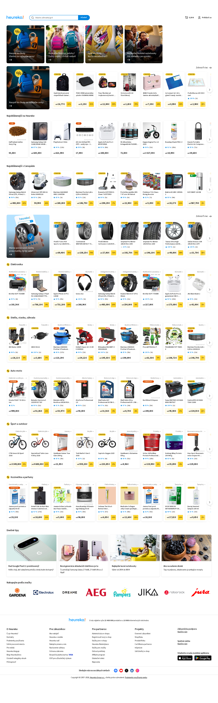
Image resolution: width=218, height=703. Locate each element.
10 (196, 459)
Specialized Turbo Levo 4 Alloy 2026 (39, 454)
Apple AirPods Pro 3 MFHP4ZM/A (105, 143)
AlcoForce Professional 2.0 (84, 401)
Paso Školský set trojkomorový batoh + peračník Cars (106, 94)
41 (106, 406)
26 (39, 198)
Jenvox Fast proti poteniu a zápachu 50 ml (151, 507)
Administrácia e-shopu (101, 633)
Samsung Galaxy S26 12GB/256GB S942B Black (38, 143)
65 (17, 198)
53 (62, 406)
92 (151, 512)
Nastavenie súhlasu (57, 647)
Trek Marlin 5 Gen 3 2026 (83, 454)
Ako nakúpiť (54, 633)
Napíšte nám (182, 632)
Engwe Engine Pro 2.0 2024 (151, 143)
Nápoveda (96, 662)
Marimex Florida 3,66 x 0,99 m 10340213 (84, 193)
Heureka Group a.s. (97, 677)
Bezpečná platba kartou (58, 655)
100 (173, 299)
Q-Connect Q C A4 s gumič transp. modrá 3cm (173, 94)
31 (39, 406)
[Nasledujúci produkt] (209, 90)
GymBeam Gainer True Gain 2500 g (61, 454)
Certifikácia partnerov (143, 644)
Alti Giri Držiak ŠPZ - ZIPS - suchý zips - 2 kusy (83, 143)
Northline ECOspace (150, 400)
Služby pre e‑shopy (99, 640)
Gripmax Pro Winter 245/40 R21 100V (150, 243)
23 (84, 352)
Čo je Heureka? (12, 633)
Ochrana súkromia (56, 651)
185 (173, 147)
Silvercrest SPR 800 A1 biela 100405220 (39, 193)
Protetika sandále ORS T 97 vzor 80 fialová (128, 193)
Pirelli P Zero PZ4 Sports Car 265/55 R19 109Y (62, 243)
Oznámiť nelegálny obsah (16, 658)
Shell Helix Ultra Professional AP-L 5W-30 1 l (128, 401)
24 (129, 406)
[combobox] (53, 17)
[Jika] (148, 592)
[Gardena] (17, 592)
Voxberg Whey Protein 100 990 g (173, 454)
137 (62, 352)
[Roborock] (174, 592)
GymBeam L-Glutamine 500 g (128, 454)
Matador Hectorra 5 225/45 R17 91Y (38, 401)
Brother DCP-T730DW (150, 294)
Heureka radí (54, 640)
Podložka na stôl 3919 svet (196, 94)
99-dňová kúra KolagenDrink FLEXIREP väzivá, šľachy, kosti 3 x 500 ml (129, 143)
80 (106, 147)
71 (196, 147)
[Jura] (200, 592)
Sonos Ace (79, 294)
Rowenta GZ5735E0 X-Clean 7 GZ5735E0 (106, 193)
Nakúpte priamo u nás (57, 644)
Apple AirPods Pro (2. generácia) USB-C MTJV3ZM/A (173, 295)
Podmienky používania (15, 640)
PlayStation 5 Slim (60, 142)
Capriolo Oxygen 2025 (106, 453)
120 (62, 147)
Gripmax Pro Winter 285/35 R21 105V (128, 243)
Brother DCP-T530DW (16, 294)
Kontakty (10, 637)
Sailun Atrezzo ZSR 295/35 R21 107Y (195, 243)
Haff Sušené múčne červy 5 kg (16, 143)
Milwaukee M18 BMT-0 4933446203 (106, 348)
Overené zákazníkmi (142, 633)
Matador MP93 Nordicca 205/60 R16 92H (61, 401)
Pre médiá (10, 647)
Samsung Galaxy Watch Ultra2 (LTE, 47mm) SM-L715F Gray (17, 193)
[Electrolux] (43, 592)
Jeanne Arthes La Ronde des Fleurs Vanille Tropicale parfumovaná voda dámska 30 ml (62, 507)
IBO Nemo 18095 (15, 347)
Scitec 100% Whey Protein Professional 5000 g (150, 454)
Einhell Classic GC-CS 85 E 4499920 (85, 348)
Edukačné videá (98, 658)
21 (39, 147)
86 (129, 512)
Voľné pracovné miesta (15, 644)
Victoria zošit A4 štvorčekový (127, 94)
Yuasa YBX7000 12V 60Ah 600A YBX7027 (174, 401)
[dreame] (70, 592)
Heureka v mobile (56, 637)
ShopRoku (139, 637)
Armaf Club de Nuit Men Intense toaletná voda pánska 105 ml (40, 507)
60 (84, 512)
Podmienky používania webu (136, 677)
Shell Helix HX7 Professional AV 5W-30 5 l (107, 401)
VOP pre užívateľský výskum (60, 658)
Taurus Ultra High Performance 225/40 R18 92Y (172, 243)
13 (84, 198)
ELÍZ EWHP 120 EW (194, 192)
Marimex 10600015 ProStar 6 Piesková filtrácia (127, 348)
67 (106, 512)
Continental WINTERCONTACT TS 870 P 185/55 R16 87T (84, 243)
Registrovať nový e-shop (101, 637)
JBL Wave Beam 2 (193, 294)
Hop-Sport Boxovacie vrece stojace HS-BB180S (195, 454)
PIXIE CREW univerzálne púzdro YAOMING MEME (84, 94)
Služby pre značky (99, 647)
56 (17, 512)
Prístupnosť (11, 662)
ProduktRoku (140, 640)
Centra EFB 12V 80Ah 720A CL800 (195, 401)
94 (173, 198)
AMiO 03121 (35, 347)
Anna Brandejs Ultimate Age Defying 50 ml (84, 507)
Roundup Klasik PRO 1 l (173, 142)
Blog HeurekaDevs (14, 655)
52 (151, 147)
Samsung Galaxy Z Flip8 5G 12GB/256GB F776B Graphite (40, 295)
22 (196, 299)
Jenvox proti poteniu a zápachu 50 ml (17, 507)
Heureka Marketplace (100, 644)
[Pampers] (122, 592)
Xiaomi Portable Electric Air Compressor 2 (196, 143)
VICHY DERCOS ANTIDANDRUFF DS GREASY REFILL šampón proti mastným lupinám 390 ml (174, 507)
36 (62, 459)
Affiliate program (98, 655)
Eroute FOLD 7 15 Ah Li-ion (17, 401)
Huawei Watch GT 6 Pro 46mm (129, 295)
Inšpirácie (138, 647)
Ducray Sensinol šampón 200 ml (193, 507)
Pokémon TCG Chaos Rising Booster (150, 193)
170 (39, 512)
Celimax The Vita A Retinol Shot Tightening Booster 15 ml (106, 507)
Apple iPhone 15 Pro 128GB (61, 295)
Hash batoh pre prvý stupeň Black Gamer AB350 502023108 (61, 94)
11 (84, 406)
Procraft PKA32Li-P (150, 347)
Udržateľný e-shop (142, 651)
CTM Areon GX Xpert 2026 (16, 454)
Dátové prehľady (98, 651)
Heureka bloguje (13, 651)
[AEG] (96, 592)
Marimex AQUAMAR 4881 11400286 (60, 193)
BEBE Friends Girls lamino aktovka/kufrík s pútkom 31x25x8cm (152, 94)
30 (129, 352)
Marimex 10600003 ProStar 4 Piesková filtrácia (60, 348)
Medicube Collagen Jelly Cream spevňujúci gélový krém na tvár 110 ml (129, 507)
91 (129, 459)
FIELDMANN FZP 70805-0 (173, 348)
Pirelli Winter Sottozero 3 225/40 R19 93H (107, 243)
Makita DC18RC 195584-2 (174, 193)
